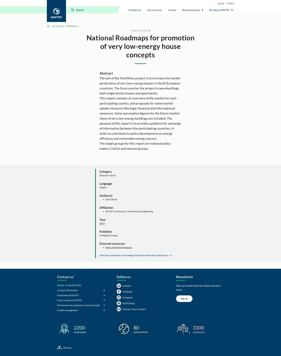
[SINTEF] (56, 11)
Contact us (134, 10)
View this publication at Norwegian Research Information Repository (134, 255)
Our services (154, 10)
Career (172, 10)
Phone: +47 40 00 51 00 (69, 285)
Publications (72, 26)
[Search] (72, 10)
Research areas (191, 10)
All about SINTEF (219, 10)
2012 (102, 223)
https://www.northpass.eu (118, 247)
